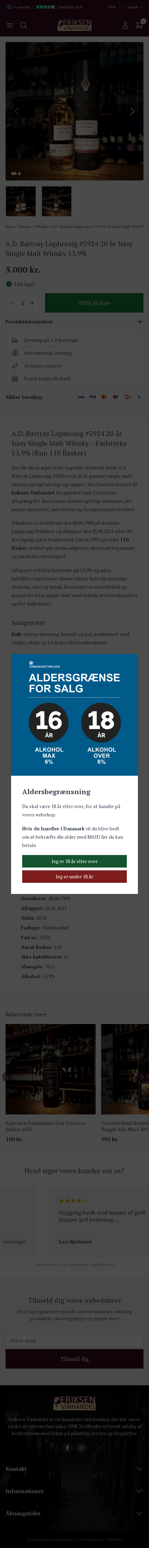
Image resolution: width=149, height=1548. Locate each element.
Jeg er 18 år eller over (75, 861)
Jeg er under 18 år (74, 876)
